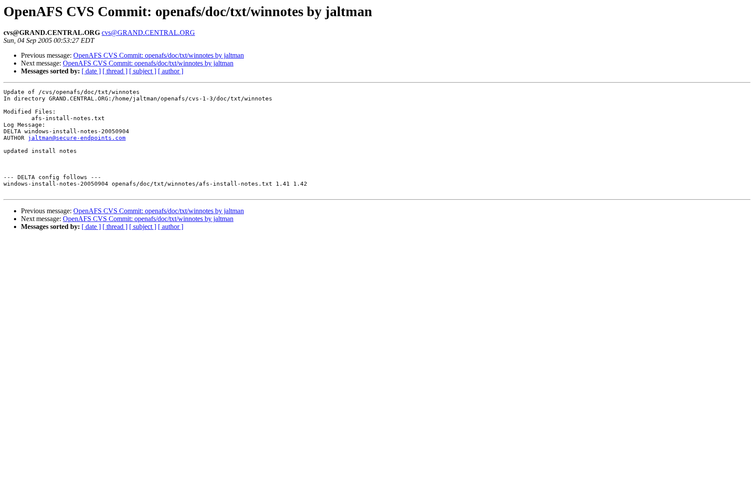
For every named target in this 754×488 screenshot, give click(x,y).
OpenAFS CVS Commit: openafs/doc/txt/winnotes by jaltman (158, 55)
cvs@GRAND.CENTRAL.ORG (148, 32)
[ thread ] (115, 71)
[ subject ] (142, 71)
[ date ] (91, 71)
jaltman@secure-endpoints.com (77, 138)
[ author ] (170, 71)
